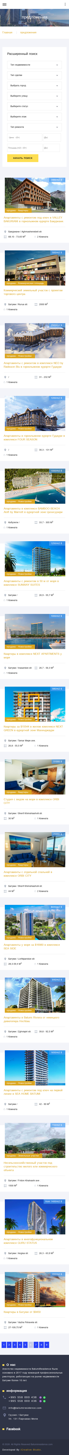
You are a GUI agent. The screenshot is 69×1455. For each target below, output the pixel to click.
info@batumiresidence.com (25, 1408)
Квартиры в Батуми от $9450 (22, 1312)
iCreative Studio (31, 1449)
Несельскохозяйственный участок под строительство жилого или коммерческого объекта (30, 1167)
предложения (28, 32)
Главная (7, 32)
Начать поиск (22, 158)
